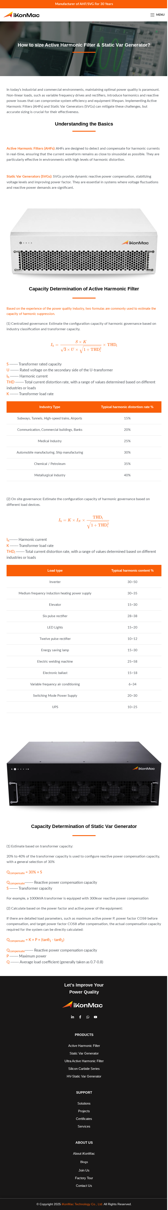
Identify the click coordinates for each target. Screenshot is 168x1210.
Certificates (84, 1119)
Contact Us (84, 1185)
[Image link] (84, 244)
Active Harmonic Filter (84, 1046)
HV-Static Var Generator (84, 1076)
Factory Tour (84, 1178)
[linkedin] (72, 1017)
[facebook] (80, 1017)
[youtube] (95, 1017)
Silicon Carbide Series (84, 1068)
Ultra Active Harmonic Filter (84, 1061)
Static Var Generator (84, 1053)
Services (84, 1126)
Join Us (84, 1170)
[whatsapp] (87, 1017)
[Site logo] (22, 14)
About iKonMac (84, 1153)
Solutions (84, 1103)
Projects (84, 1111)
